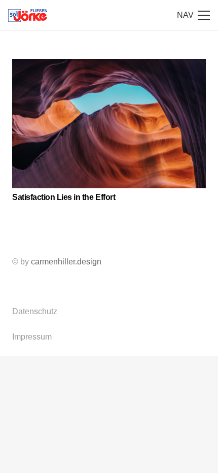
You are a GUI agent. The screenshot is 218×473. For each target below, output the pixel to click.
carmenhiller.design (66, 261)
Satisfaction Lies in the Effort (63, 197)
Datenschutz (34, 311)
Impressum (32, 336)
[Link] (27, 15)
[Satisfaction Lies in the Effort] (109, 123)
